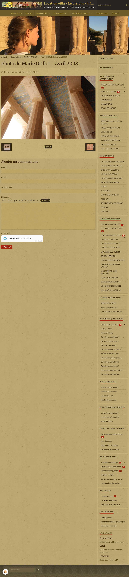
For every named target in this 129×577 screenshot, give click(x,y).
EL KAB (104, 186)
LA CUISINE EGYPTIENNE (111, 311)
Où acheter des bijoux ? (110, 337)
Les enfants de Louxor (109, 413)
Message (5, 197)
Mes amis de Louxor (108, 526)
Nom (3, 167)
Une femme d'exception (110, 417)
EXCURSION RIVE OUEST (111, 166)
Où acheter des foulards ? (111, 349)
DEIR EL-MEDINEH (108, 256)
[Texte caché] (27, 200)
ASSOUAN (105, 199)
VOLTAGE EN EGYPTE (110, 148)
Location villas (42, 13)
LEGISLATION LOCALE (110, 136)
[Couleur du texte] (15, 200)
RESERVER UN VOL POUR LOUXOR (111, 122)
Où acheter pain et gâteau (111, 358)
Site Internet (6, 187)
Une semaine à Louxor (109, 445)
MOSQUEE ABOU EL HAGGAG (109, 272)
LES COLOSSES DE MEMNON (112, 260)
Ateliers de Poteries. (109, 391)
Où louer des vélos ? (109, 345)
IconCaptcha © (38, 241)
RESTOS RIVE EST (108, 303)
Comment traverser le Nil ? (111, 370)
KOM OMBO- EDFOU (109, 174)
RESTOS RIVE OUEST (109, 307)
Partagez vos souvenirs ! (110, 449)
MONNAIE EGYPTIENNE (111, 140)
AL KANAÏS (105, 191)
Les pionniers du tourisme (111, 483)
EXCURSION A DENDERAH (111, 178)
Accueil (4, 57)
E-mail (4, 177)
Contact (115, 13)
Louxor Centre (106, 329)
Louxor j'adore (106, 517)
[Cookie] (5, 572)
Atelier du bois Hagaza (109, 387)
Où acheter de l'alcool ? (110, 362)
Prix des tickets (107, 333)
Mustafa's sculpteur (108, 400)
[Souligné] (8, 200)
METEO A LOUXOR (108, 144)
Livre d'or (29, 13)
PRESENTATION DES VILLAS (112, 86)
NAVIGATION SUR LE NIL (111, 290)
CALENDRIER (106, 100)
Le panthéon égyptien (111, 471)
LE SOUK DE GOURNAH (110, 282)
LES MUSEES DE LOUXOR (112, 235)
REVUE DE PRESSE (108, 108)
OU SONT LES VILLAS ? (110, 96)
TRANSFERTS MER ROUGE (112, 203)
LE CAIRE (104, 207)
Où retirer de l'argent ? (110, 341)
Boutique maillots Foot (110, 353)
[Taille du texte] (11, 200)
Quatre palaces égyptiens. (112, 466)
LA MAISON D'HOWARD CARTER (111, 265)
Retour (48, 147)
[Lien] (25, 200)
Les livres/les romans (109, 500)
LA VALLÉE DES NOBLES (110, 252)
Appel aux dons (102, 13)
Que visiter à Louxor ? (81, 13)
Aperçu (47, 200)
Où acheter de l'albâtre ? (110, 374)
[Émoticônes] (39, 200)
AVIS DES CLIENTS (110, 91)
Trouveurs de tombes (110, 462)
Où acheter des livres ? (110, 366)
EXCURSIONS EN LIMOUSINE (113, 162)
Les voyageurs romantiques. (112, 435)
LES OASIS (105, 211)
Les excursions (60, 13)
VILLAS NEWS (106, 104)
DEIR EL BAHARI (31, 57)
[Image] (31, 200)
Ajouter (7, 247)
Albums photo (16, 13)
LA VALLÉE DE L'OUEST (110, 243)
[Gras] (2, 200)
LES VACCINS (106, 132)
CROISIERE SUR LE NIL (110, 195)
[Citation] (19, 200)
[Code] (37, 200)
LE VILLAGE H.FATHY (109, 278)
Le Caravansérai (107, 396)
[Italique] (5, 200)
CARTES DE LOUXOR (111, 324)
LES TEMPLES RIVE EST (111, 224)
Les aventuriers (108, 496)
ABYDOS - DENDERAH (110, 182)
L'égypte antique (107, 475)
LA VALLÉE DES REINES (110, 248)
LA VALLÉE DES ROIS (109, 239)
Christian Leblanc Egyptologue (113, 522)
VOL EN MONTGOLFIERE (111, 286)
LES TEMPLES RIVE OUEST (112, 230)
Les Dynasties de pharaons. (111, 479)
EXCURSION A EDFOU (110, 170)
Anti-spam (5, 233)
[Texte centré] (22, 200)
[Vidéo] (34, 200)
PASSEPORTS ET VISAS (110, 128)
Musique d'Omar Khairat (110, 504)
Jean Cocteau (106, 441)
